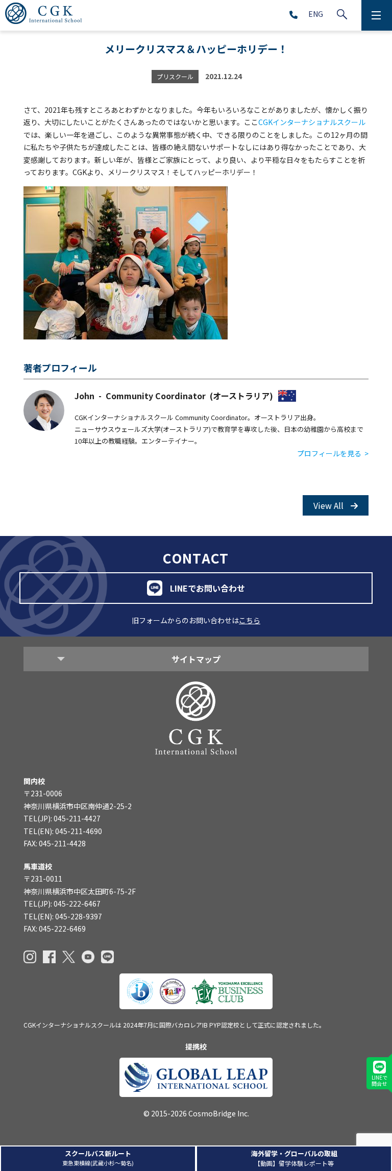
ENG (315, 14)
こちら (249, 620)
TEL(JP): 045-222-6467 (62, 903)
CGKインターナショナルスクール (311, 122)
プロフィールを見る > (333, 453)
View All (329, 505)
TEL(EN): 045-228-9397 (62, 916)
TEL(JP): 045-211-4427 (62, 818)
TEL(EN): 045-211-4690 (62, 831)
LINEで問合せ (379, 1080)
